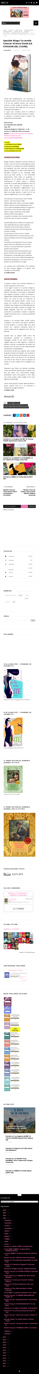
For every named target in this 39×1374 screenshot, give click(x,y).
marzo (6, 1244)
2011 (4, 1366)
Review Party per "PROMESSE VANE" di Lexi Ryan (20, 1328)
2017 (4, 1350)
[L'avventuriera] (28, 943)
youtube (20, 576)
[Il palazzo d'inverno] (31, 937)
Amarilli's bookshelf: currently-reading (18, 894)
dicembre (7, 1220)
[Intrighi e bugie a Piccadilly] (16, 943)
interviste (7, 602)
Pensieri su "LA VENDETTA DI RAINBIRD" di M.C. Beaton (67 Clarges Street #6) (17, 459)
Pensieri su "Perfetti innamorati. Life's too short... (18, 1285)
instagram (20, 564)
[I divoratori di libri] (5, 949)
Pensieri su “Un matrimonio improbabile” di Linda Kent (20, 1261)
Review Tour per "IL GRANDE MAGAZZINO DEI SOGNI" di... (19, 1296)
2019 (4, 1345)
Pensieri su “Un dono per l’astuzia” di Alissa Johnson (19, 1280)
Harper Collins (18, 31)
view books (24, 980)
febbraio (7, 1331)
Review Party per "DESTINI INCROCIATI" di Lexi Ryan (19, 1304)
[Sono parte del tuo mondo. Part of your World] (16, 937)
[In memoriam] (6, 903)
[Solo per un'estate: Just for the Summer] (20, 938)
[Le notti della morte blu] (5, 943)
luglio (6, 1233)
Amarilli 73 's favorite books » (27, 952)
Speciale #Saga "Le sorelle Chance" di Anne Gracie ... (19, 1320)
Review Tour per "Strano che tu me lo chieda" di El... (20, 1315)
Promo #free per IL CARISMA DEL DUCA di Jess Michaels (19, 1276)
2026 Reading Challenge (15, 970)
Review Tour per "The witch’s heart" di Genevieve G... (21, 1324)
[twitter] (31, 2)
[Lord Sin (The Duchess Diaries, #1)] (16, 949)
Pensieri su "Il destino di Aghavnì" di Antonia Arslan (19, 1265)
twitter (20, 572)
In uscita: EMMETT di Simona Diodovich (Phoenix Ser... (20, 1254)
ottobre (7, 1226)
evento (27, 595)
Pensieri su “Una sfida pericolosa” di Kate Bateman (18, 1289)
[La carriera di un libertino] (9, 949)
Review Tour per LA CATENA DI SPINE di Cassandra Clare (21, 1272)
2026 (4, 1210)
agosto (7, 1231)
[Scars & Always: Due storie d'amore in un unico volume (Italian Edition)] (5, 937)
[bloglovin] (36, 2)
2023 (4, 1218)
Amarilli (12, 973)
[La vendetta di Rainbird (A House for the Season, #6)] (20, 943)
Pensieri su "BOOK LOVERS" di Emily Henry (18, 1246)
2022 (4, 1337)
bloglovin (20, 556)
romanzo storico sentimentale (19, 33)
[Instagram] (26, 2)
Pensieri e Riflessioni (8, 407)
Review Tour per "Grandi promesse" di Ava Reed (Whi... (20, 1300)
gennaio (7, 1334)
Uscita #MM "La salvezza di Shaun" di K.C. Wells (20, 1293)
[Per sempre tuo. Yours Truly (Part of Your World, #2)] (24, 937)
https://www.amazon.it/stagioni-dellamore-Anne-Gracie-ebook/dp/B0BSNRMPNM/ (18, 135)
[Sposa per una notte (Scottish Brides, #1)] (13, 949)
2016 (4, 1353)
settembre (8, 1228)
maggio (7, 1239)
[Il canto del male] (28, 937)
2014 (4, 1358)
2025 (4, 1213)
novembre (8, 1223)
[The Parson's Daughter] (9, 937)
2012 (4, 1363)
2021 (4, 1340)
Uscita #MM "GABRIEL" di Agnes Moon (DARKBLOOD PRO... (17, 1250)
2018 (4, 1347)
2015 (4, 1355)
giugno (7, 1236)
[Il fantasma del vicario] (9, 943)
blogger (24, 506)
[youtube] (34, 2)
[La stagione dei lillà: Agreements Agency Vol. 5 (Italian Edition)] (13, 943)
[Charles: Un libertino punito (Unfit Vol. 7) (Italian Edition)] (31, 943)
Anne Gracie (18, 30)
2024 (4, 1215)
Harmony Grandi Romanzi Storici (11, 405)
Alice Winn (12, 900)
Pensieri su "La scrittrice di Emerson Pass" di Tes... (19, 1311)
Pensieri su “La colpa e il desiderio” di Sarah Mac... (21, 1308)
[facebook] (19, 1371)
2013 (4, 1361)
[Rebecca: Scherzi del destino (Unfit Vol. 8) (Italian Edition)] (24, 943)
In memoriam (12, 899)
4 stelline (10, 30)
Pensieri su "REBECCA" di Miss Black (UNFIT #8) (18, 478)
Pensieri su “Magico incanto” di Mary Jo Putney (20, 1269)
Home (4, 30)
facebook (32, 506)
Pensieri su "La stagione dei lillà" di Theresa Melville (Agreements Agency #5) (18, 440)
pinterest (20, 569)
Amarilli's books (11, 929)
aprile (6, 1241)
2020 (4, 1342)
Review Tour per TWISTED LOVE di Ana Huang (19, 1257)
